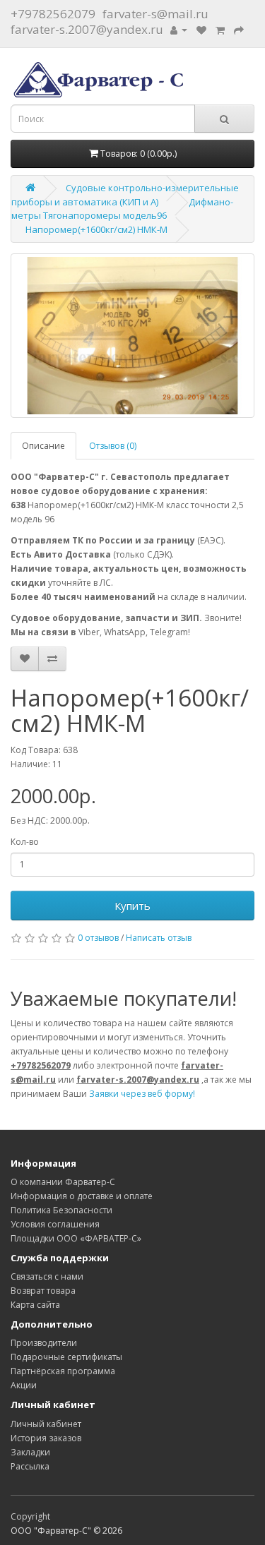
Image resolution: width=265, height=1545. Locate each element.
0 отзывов (98, 938)
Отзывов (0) (112, 446)
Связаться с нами (47, 1276)
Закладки (30, 1452)
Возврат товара (43, 1291)
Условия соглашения (55, 1224)
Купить (132, 905)
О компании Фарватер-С (63, 1182)
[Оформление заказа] (239, 29)
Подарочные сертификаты (66, 1357)
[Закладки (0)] (201, 29)
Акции (24, 1385)
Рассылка (30, 1466)
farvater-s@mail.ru (155, 14)
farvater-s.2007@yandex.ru (87, 29)
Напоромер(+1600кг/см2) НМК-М (96, 229)
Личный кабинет (46, 1424)
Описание (43, 446)
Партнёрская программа (63, 1371)
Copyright (30, 1516)
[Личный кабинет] (178, 29)
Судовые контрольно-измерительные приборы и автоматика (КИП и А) (125, 194)
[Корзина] (220, 29)
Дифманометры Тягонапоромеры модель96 (122, 209)
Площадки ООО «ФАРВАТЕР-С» (76, 1238)
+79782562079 (53, 14)
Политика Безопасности (61, 1210)
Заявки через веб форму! (142, 1094)
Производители (44, 1343)
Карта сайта (35, 1305)
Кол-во (25, 842)
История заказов (46, 1438)
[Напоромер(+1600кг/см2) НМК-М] (132, 335)
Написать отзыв (159, 938)
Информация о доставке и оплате (82, 1196)
